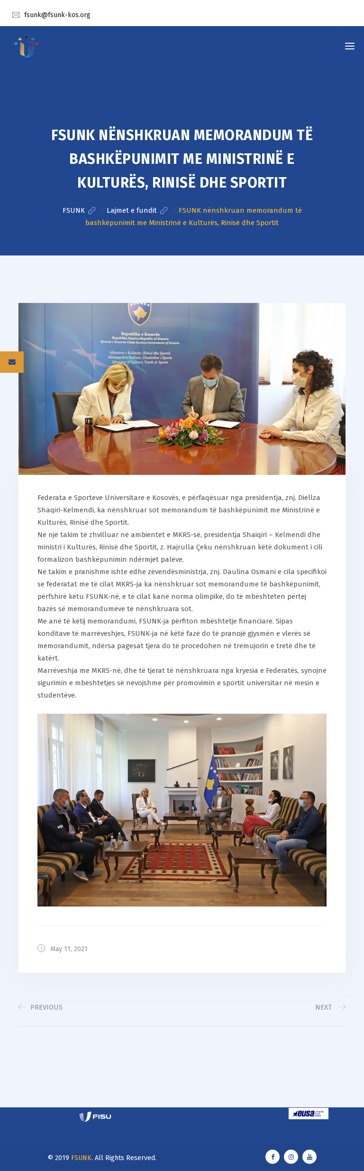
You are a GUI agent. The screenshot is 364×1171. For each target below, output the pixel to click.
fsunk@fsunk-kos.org (57, 15)
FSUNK (81, 1158)
